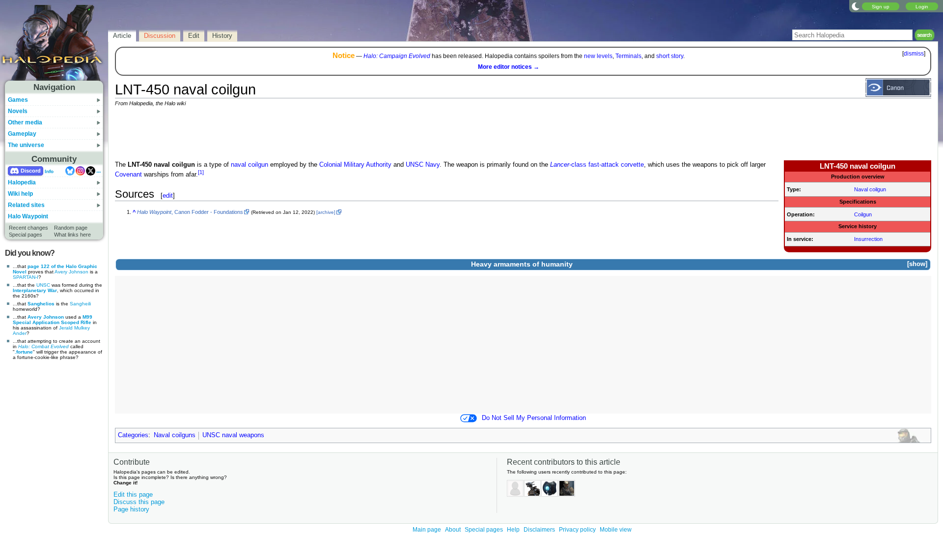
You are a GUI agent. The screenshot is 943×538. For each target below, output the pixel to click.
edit (168, 195)
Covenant (128, 174)
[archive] (325, 212)
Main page (427, 529)
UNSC (43, 285)
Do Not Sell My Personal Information (534, 418)
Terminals (628, 56)
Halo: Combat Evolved (43, 346)
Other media (25, 122)
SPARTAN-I (25, 277)
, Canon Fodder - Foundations (190, 212)
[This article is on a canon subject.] (898, 87)
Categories (133, 435)
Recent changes (28, 228)
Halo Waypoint (28, 216)
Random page (70, 228)
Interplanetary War (35, 290)
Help (513, 529)
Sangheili (80, 303)
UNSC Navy (423, 164)
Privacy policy (577, 529)
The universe (26, 145)
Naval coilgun (870, 189)
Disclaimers (539, 529)
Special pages (25, 235)
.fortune (24, 352)
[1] (201, 172)
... (98, 170)
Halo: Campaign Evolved (396, 56)
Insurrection (868, 239)
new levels (598, 56)
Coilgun (863, 214)
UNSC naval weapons (233, 435)
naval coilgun (249, 164)
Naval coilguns (174, 435)
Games (18, 99)
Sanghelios (41, 303)
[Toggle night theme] (856, 6)
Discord (31, 171)
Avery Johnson (71, 271)
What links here (72, 235)
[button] (917, 264)
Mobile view (616, 529)
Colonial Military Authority (355, 164)
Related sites (26, 205)
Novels (18, 111)
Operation (800, 214)
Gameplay (22, 133)
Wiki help (20, 193)
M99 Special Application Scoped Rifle (52, 319)
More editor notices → (508, 66)
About (453, 529)
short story (669, 56)
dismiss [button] (914, 53)
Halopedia (22, 182)
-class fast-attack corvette (597, 164)
